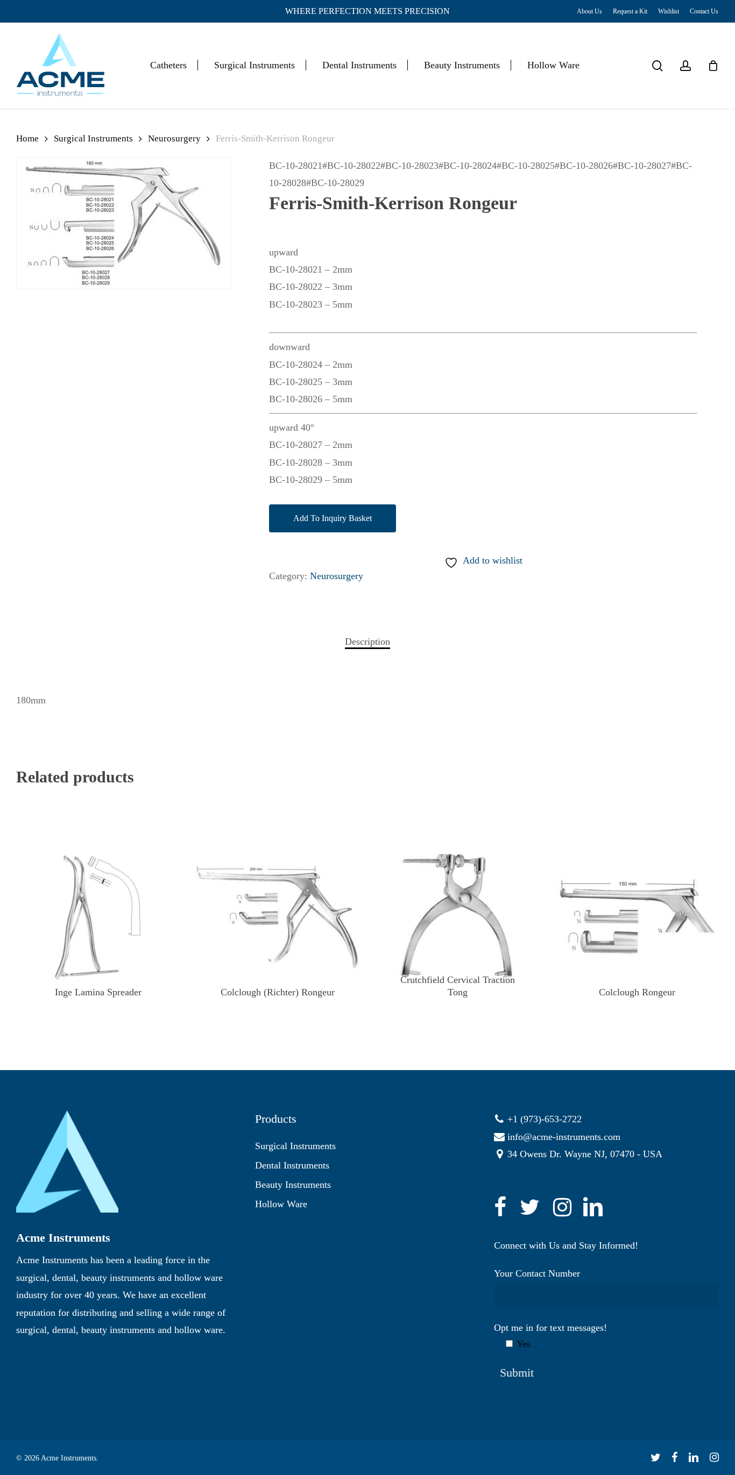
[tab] (367, 641)
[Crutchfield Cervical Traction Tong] (457, 917)
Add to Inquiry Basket (332, 518)
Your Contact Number (537, 1273)
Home (27, 138)
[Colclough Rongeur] (637, 917)
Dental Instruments (292, 1165)
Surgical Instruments (93, 138)
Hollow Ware (281, 1204)
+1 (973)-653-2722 (544, 1119)
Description (367, 641)
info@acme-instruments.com (563, 1136)
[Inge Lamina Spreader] (98, 917)
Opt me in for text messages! (550, 1335)
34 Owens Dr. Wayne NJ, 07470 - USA (584, 1154)
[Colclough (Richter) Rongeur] (277, 917)
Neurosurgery (174, 138)
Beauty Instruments (293, 1184)
